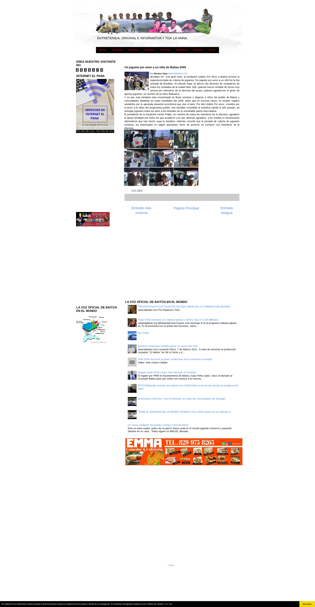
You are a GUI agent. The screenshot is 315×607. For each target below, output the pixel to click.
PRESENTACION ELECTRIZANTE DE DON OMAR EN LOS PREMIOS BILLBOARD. (184, 306)
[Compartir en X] (137, 190)
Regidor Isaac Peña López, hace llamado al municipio (167, 372)
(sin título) (143, 333)
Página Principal (186, 208)
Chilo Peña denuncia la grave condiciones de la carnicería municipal (175, 359)
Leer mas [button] (168, 604)
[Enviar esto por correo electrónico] (132, 190)
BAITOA (102, 50)
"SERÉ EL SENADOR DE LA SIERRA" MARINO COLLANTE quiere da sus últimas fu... (185, 411)
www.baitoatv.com (177, 73)
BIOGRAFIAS (182, 50)
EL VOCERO (165, 50)
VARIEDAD (133, 50)
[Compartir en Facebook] (139, 190)
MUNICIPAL (149, 50)
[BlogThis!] (135, 190)
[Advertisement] (143, 259)
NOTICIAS (198, 50)
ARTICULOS (117, 50)
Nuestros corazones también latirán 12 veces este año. (168, 346)
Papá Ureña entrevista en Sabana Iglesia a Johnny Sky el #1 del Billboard (178, 319)
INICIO (212, 50)
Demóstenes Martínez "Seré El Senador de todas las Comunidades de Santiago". (182, 398)
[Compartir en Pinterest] (141, 190)
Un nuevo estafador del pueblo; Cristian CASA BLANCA (158, 425)
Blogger (171, 565)
